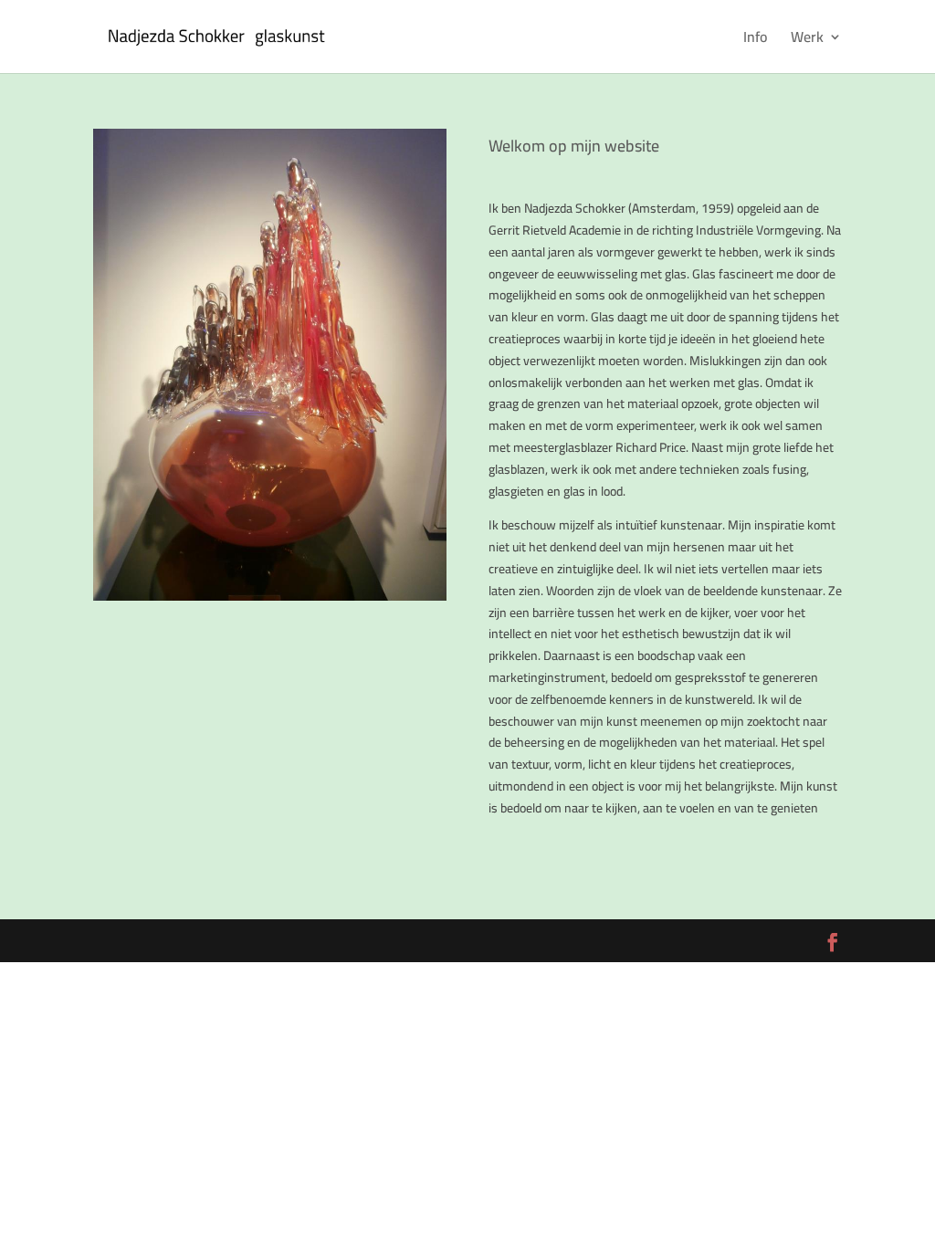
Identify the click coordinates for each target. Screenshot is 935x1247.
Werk (807, 40)
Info (755, 40)
